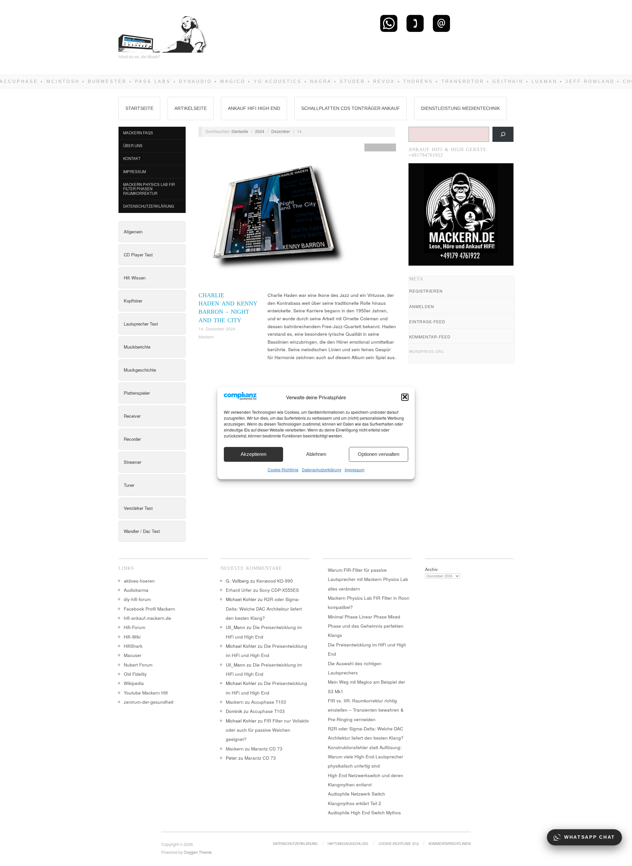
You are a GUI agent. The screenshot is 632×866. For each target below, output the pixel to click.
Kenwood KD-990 (274, 581)
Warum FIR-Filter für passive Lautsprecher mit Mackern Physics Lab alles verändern (368, 579)
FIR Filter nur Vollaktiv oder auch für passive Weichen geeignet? (267, 730)
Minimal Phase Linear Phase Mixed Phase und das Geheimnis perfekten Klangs (366, 626)
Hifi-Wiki (132, 637)
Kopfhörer (133, 301)
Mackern (206, 337)
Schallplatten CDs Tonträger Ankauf (350, 108)
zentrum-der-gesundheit (148, 702)
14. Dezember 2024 (216, 329)
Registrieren (426, 291)
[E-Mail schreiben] (441, 23)
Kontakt (132, 158)
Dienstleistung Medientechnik (460, 108)
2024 (259, 131)
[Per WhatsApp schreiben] (389, 23)
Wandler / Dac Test (142, 531)
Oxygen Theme (198, 852)
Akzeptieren (253, 454)
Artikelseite (190, 108)
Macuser (133, 655)
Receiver (132, 416)
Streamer (132, 462)
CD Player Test (138, 254)
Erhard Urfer (239, 590)
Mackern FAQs (138, 132)
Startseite (139, 108)
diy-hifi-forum (137, 599)
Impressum (354, 469)
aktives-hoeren (139, 581)
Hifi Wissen (134, 278)
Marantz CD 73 (266, 749)
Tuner (129, 485)
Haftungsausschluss (348, 843)
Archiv (431, 569)
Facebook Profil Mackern (149, 609)
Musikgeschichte (140, 370)
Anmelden (421, 306)
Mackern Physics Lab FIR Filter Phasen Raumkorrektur (149, 189)
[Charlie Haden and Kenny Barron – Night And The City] (275, 217)
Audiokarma (136, 590)
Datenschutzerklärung (321, 469)
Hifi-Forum (134, 627)
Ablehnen (316, 454)
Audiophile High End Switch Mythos (364, 812)
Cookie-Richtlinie (283, 469)
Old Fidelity (135, 674)
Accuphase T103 (268, 702)
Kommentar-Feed (430, 336)
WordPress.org (426, 351)
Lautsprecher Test (141, 324)
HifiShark (133, 646)
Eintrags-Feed (427, 321)
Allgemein (133, 231)
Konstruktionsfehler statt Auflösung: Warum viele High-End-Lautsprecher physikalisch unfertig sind (365, 756)
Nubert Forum (138, 665)
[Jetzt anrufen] (415, 23)
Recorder (132, 439)
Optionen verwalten (378, 454)
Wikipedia (134, 683)
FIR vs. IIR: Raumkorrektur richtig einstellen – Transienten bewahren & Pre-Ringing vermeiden (366, 709)
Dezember (280, 131)
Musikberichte (137, 347)
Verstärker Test (138, 508)
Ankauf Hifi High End (254, 108)
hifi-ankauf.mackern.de (147, 618)
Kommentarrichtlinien (450, 843)
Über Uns (133, 145)
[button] (405, 397)
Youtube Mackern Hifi (146, 693)
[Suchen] (503, 134)
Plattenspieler (137, 393)
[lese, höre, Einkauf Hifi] (163, 31)
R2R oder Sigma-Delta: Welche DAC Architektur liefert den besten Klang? (264, 608)
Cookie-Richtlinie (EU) (399, 843)
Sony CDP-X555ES (279, 590)
